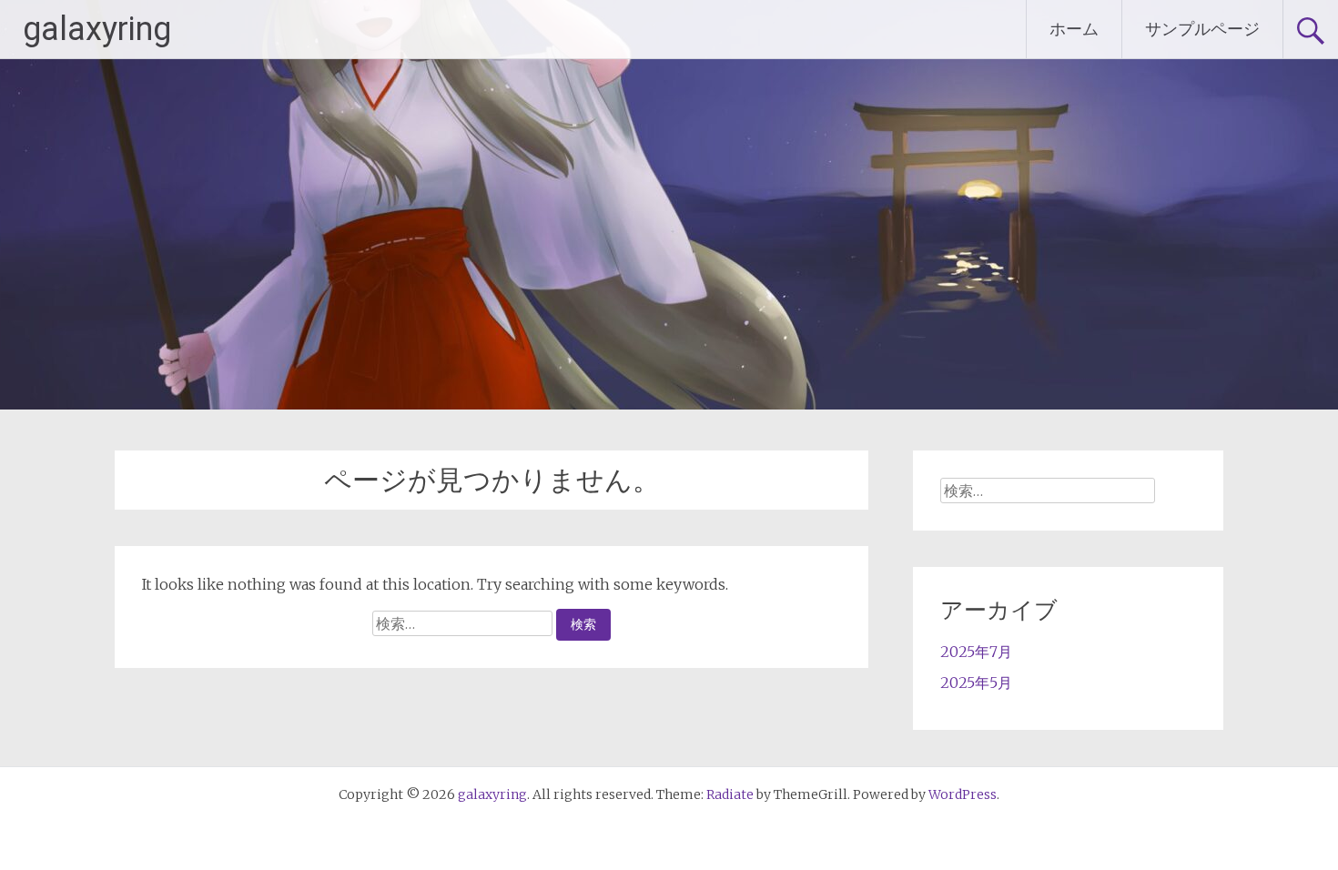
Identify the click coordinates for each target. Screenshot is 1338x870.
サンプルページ (1202, 28)
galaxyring (97, 29)
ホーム (1074, 28)
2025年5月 (976, 682)
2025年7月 (976, 651)
